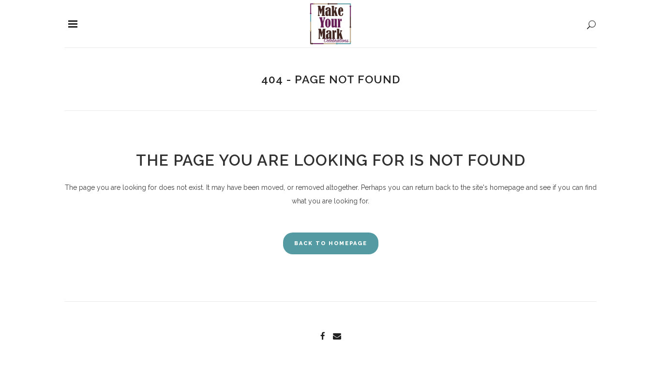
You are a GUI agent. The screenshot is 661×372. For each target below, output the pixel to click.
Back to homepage (330, 243)
